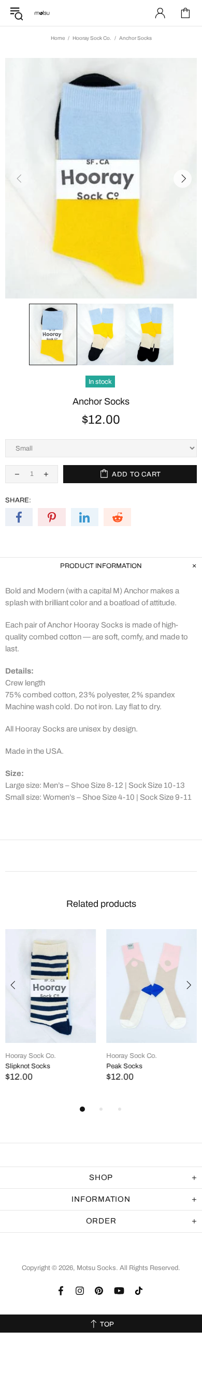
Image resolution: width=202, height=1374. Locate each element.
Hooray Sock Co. (92, 38)
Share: (18, 500)
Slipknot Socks (27, 1066)
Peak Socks (124, 1066)
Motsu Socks (42, 13)
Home (58, 38)
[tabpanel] (50, 1015)
